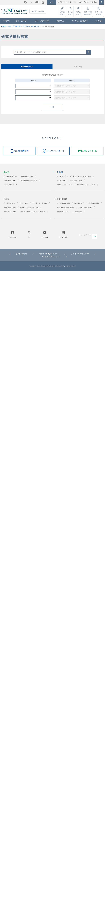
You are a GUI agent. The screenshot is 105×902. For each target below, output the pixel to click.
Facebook (25, 2)
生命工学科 (64, 179)
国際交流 (60, 21)
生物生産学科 (12, 179)
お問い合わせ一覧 (89, 154)
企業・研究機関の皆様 (88, 13)
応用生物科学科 (27, 179)
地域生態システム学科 (28, 183)
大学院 (6, 202)
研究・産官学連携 (42, 21)
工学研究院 (23, 206)
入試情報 (99, 21)
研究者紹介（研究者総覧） (32, 26)
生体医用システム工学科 (82, 179)
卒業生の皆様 (78, 13)
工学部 (60, 175)
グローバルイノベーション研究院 (32, 214)
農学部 (6, 175)
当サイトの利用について (49, 257)
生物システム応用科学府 (29, 210)
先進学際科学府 (10, 210)
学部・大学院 (21, 21)
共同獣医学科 (9, 187)
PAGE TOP (94, 239)
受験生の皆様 (62, 13)
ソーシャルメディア (89, 238)
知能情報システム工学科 (86, 187)
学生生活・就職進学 (79, 21)
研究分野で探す (27, 66)
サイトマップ (62, 2)
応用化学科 (61, 183)
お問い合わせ (83, 2)
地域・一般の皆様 (99, 13)
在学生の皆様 (70, 13)
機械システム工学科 (64, 187)
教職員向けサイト (64, 214)
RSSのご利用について (51, 259)
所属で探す (78, 66)
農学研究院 (11, 206)
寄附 (51, 2)
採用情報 (78, 214)
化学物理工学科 (76, 183)
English (94, 2)
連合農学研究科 (10, 214)
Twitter (31, 2)
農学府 (44, 206)
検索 (88, 52)
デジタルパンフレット (56, 154)
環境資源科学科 (10, 183)
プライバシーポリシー (80, 257)
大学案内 (6, 21)
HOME (3, 26)
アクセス (73, 2)
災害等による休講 (38, 11)
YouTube (36, 2)
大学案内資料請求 (21, 154)
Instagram (42, 2)
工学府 (34, 206)
